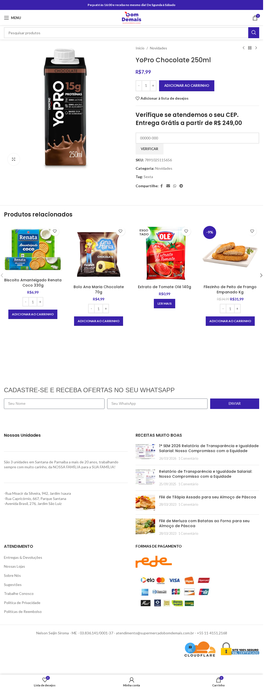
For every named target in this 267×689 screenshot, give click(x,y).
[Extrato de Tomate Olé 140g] (164, 253)
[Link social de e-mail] (168, 186)
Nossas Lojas (14, 566)
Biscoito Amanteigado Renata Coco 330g (33, 282)
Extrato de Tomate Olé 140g (164, 286)
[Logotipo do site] (131, 17)
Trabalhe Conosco (19, 593)
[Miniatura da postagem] (145, 452)
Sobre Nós (12, 575)
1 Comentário (188, 458)
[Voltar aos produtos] (250, 48)
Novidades (158, 48)
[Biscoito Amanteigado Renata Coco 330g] (33, 249)
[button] (32, 314)
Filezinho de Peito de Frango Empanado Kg (230, 289)
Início (140, 48)
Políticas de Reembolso (23, 611)
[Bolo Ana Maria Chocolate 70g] (99, 253)
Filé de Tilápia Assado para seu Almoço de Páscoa (207, 497)
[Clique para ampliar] (14, 159)
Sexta (148, 176)
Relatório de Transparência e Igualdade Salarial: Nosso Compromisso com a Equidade (205, 474)
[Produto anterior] (243, 48)
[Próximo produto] (256, 48)
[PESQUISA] (253, 32)
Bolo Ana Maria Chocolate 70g (99, 289)
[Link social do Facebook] (162, 186)
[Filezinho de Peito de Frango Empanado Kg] (230, 253)
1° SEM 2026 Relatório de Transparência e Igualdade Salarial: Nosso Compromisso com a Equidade (209, 448)
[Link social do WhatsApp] (175, 186)
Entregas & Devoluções (23, 557)
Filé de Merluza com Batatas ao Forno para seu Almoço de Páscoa (204, 523)
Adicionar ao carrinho (186, 85)
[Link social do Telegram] (181, 186)
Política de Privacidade (22, 602)
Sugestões (13, 584)
